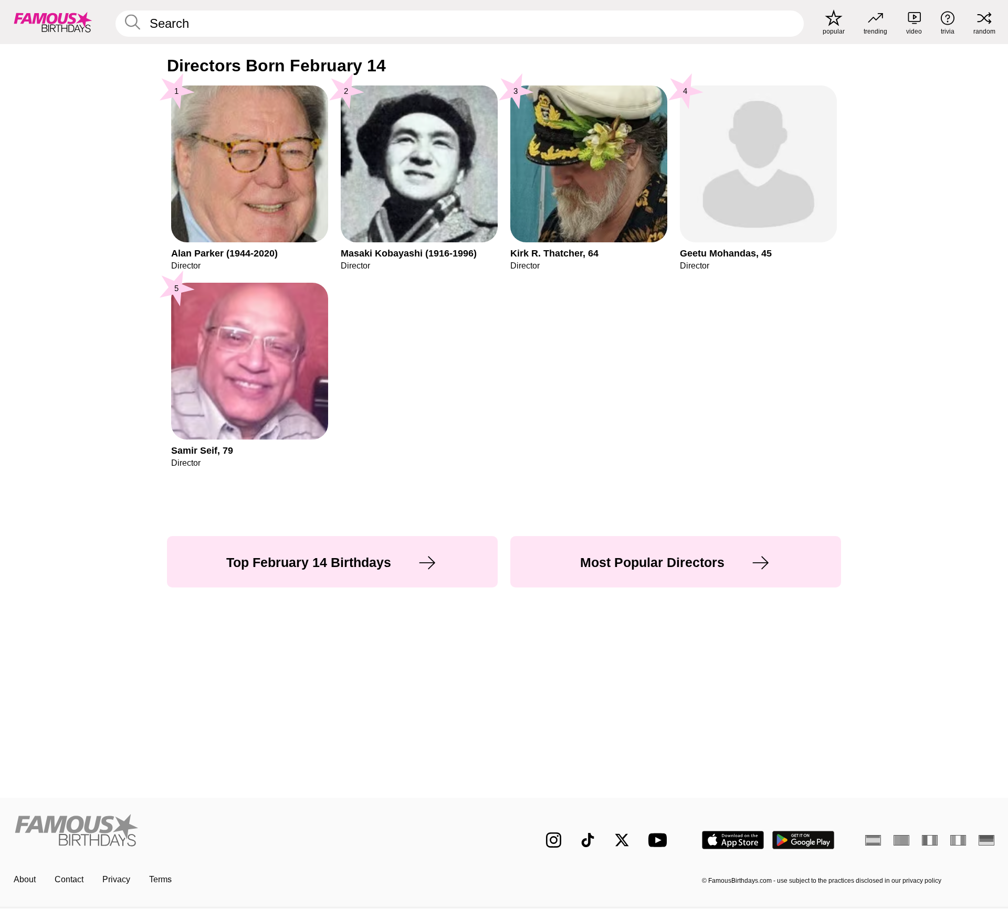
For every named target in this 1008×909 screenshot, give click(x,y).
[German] (986, 840)
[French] (930, 840)
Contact (69, 879)
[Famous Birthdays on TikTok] (587, 840)
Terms (160, 879)
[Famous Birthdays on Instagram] (553, 840)
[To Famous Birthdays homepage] (53, 22)
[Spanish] (873, 840)
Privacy (116, 879)
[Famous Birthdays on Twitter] (621, 840)
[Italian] (958, 840)
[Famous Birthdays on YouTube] (659, 840)
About (25, 879)
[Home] (256, 832)
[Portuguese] (901, 840)
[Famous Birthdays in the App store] (733, 840)
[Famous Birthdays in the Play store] (803, 840)
